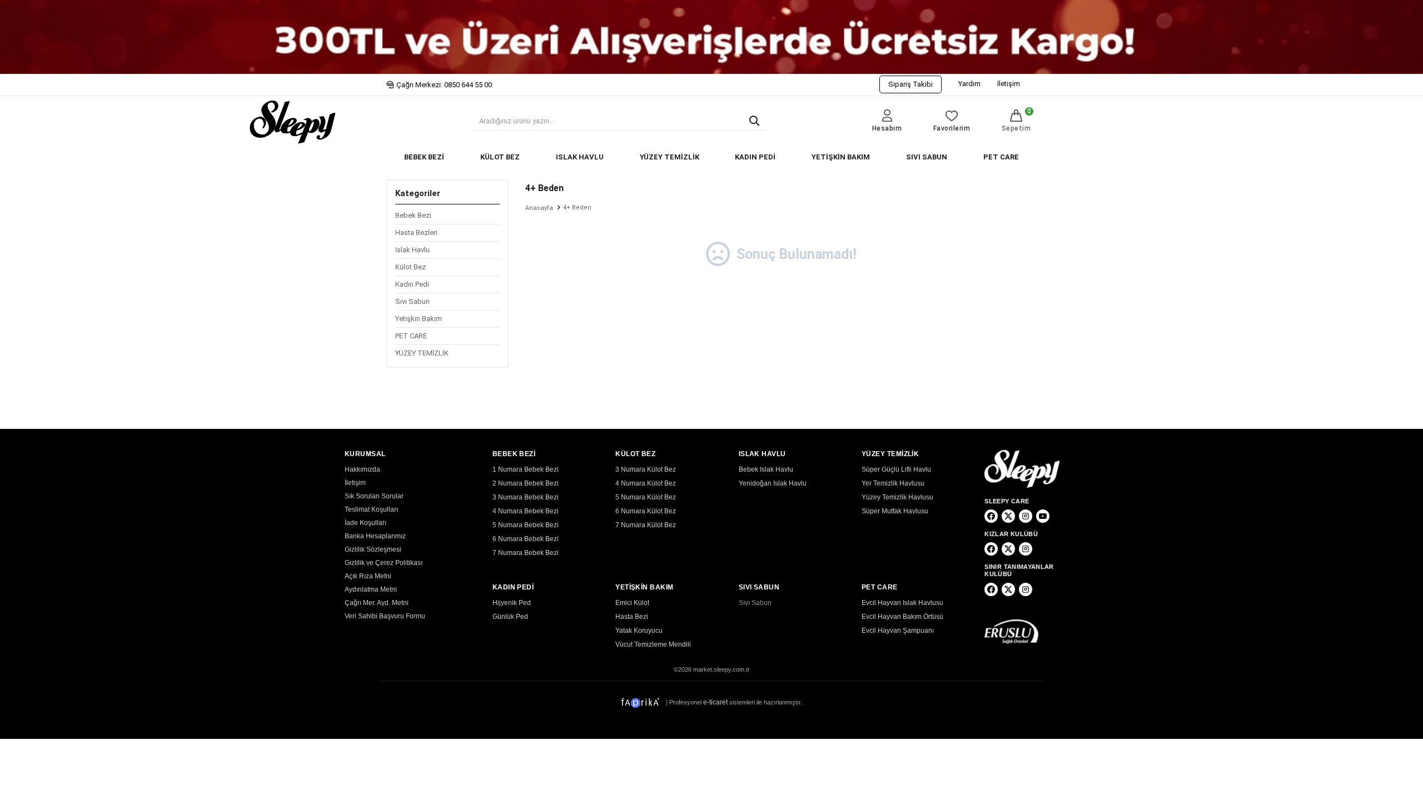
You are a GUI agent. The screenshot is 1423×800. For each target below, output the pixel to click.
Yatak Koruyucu (639, 630)
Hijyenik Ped (511, 603)
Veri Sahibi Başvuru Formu (385, 616)
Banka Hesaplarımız (375, 536)
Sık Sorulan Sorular (374, 496)
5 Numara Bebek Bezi (525, 525)
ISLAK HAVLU (580, 157)
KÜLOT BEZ (500, 157)
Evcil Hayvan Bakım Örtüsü (902, 617)
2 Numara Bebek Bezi (525, 483)
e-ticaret (715, 702)
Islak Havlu (412, 250)
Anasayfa (539, 208)
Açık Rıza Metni (368, 576)
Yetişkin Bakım (418, 318)
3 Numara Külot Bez (645, 469)
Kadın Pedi (412, 284)
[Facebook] (991, 516)
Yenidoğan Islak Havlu (773, 483)
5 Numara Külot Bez (645, 497)
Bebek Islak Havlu (766, 469)
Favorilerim (952, 128)
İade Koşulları (365, 523)
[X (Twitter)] (1008, 516)
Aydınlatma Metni (371, 589)
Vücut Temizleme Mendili (653, 644)
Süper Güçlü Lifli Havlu (896, 469)
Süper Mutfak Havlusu (895, 511)
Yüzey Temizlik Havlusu (897, 497)
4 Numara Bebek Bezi (525, 511)
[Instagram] (1025, 516)
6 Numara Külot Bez (645, 511)
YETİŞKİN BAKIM (841, 157)
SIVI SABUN (926, 157)
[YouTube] (1042, 516)
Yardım (969, 83)
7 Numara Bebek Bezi (525, 553)
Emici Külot (632, 603)
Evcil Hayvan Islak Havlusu (902, 603)
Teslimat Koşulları (371, 509)
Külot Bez (410, 267)
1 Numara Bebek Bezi (525, 469)
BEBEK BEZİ (424, 157)
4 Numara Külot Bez (645, 483)
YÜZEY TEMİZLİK (669, 157)
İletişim (1008, 83)
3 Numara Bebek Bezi (525, 497)
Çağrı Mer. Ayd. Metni (377, 603)
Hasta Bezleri (416, 232)
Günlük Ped (510, 617)
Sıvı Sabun (412, 301)
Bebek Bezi (413, 215)
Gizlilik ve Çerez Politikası (383, 563)
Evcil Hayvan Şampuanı (898, 630)
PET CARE (1001, 157)
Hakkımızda (362, 469)
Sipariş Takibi (910, 84)
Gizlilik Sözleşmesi (373, 549)
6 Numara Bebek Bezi (525, 539)
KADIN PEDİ (755, 157)
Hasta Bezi (631, 617)
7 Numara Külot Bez (645, 525)
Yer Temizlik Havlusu (893, 483)
